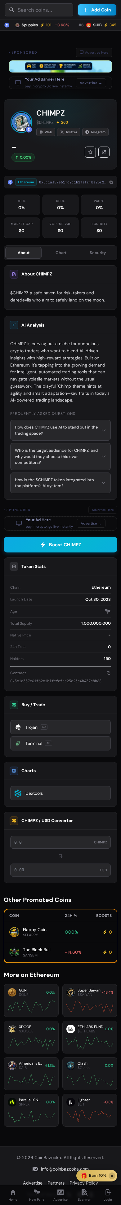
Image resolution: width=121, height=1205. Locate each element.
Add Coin (101, 9)
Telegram (98, 132)
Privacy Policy (83, 1182)
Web (48, 132)
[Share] (104, 152)
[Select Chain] (6, 25)
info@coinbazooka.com (65, 1169)
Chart (61, 252)
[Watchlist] (90, 152)
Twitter (71, 132)
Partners (56, 1182)
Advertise (33, 1182)
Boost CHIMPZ (65, 545)
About (23, 252)
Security (98, 252)
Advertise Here (96, 52)
